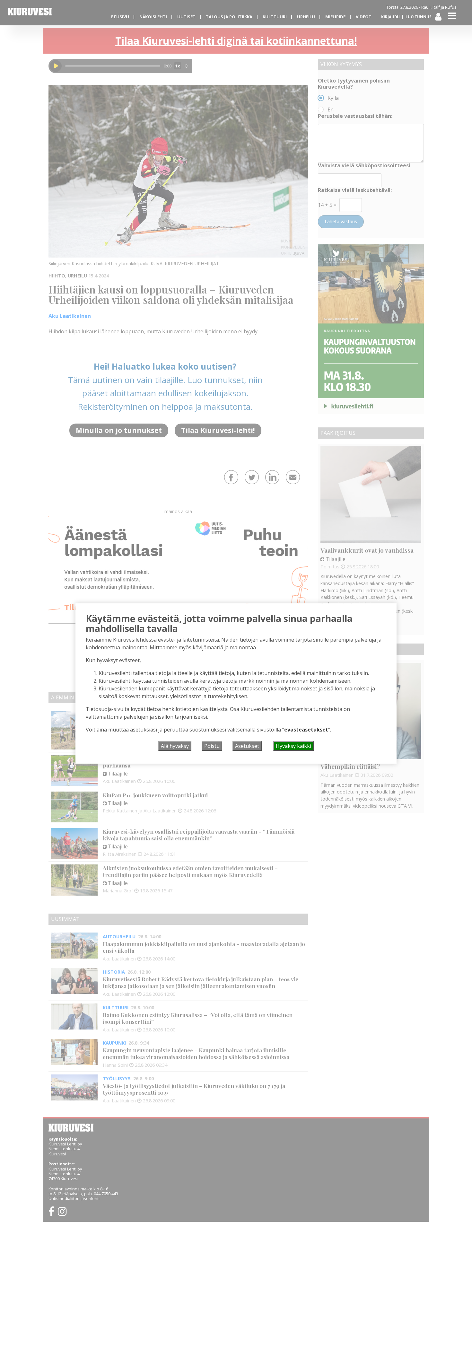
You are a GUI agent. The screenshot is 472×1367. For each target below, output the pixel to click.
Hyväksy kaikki (293, 745)
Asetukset (247, 745)
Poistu (212, 745)
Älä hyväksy (175, 745)
